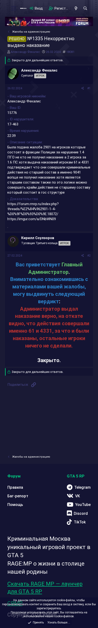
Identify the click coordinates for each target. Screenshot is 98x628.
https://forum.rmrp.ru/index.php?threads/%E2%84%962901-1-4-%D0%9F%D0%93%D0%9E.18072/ (33, 209)
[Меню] (13, 8)
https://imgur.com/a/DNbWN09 (31, 219)
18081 (70, 52)
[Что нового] (76, 8)
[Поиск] (85, 8)
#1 (89, 88)
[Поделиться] (83, 88)
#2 (89, 255)
